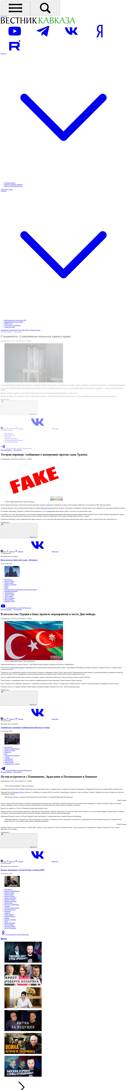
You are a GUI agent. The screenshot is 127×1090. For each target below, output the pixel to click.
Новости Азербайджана (12, 749)
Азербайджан (8, 759)
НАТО (6, 586)
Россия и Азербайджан (11, 942)
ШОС (6, 959)
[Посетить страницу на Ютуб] (15, 37)
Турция (6, 757)
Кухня (38, 330)
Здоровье (33, 330)
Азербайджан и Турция (11, 764)
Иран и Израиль (9, 598)
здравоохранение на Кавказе (13, 440)
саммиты (7, 951)
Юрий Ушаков (9, 952)
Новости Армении (10, 935)
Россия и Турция (9, 964)
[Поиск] (45, 8)
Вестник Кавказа (6, 332)
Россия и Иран (9, 962)
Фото (23, 330)
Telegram (20, 428)
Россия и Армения (10, 957)
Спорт (20, 330)
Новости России (9, 934)
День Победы (8, 760)
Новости (12, 428)
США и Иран (8, 596)
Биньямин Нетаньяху (11, 591)
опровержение (9, 593)
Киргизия (7, 949)
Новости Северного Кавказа (13, 184)
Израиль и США (9, 601)
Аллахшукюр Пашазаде (11, 755)
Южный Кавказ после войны (13, 322)
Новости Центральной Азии (13, 186)
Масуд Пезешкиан (10, 966)
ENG (5, 16)
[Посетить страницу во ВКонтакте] (71, 37)
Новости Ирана (9, 581)
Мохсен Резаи (45, 508)
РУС (2, 16)
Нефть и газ (8, 323)
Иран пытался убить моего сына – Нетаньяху (19, 560)
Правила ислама (9, 327)
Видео (28, 330)
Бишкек (6, 956)
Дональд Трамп (9, 594)
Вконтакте (54, 428)
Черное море (8, 940)
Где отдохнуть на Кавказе (12, 325)
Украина (7, 944)
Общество (7, 437)
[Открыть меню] (15, 8)
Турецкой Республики (17, 667)
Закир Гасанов (9, 762)
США (6, 588)
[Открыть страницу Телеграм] (43, 37)
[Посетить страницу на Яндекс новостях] (99, 37)
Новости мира (8, 583)
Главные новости (9, 183)
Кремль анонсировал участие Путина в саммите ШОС (23, 908)
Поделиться (33, 414)
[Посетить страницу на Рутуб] (15, 52)
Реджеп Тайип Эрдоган (11, 946)
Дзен (5, 428)
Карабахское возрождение (9, 330)
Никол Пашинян (9, 961)
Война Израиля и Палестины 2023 (15, 320)
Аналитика (4, 189)
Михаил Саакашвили (11, 438)
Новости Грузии (9, 435)
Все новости (18, 332)
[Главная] (38, 23)
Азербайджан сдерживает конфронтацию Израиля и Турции (25, 728)
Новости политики (10, 584)
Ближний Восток (9, 954)
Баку (5, 754)
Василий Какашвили (11, 442)
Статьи (10, 189)
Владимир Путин (18, 830)
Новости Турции (9, 750)
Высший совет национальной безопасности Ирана (20, 589)
